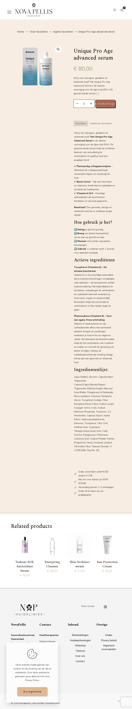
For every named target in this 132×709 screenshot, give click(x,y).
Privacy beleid (109, 640)
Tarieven (80, 650)
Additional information (101, 123)
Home (20, 31)
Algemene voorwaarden (108, 647)
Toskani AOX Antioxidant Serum (24, 566)
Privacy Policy (32, 680)
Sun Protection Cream (107, 564)
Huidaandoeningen (80, 640)
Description (81, 123)
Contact (80, 661)
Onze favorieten (39, 31)
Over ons (80, 656)
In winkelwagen (105, 104)
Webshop (80, 645)
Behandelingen (80, 635)
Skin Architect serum (80, 564)
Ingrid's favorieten (63, 31)
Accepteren (32, 691)
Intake (108, 635)
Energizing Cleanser (52, 564)
